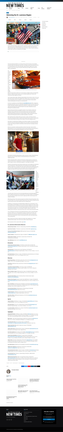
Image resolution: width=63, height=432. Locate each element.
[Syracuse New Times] (15, 4)
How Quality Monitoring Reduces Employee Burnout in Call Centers (11, 397)
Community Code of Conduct (28, 412)
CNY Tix (25, 420)
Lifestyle (26, 8)
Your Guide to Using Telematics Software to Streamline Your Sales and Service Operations (35, 380)
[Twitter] (3, 50)
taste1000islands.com (27, 103)
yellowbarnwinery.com (33, 295)
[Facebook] (3, 48)
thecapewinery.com (31, 263)
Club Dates (43, 22)
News (19, 8)
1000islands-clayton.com (32, 234)
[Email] (3, 57)
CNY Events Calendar (11, 8)
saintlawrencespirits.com (33, 307)
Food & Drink (44, 24)
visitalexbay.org (33, 226)
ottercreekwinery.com (34, 283)
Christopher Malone (12, 17)
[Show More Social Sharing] (33, 20)
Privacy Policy (48, 422)
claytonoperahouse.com (34, 328)
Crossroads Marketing (20, 429)
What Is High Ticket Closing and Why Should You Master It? (23, 391)
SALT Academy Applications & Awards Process (30, 416)
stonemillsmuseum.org (34, 344)
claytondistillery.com (30, 301)
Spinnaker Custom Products (28, 421)
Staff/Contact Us (26, 413)
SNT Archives (42, 8)
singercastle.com (29, 339)
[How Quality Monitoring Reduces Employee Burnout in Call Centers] (11, 393)
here (25, 221)
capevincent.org (33, 228)
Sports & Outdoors (44, 26)
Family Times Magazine (49, 8)
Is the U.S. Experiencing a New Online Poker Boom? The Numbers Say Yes (22, 386)
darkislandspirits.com (33, 304)
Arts (22, 8)
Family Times (44, 28)
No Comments (30, 17)
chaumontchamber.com (12, 232)
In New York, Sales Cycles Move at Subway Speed (11, 380)
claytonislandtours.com (12, 326)
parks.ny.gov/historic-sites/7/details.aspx (15, 336)
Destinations (44, 25)
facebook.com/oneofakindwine (13, 277)
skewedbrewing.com (11, 250)
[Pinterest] (3, 54)
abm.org (29, 313)
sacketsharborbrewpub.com (12, 246)
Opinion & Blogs (32, 8)
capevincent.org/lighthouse (12, 347)
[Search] (56, 8)
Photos (39, 8)
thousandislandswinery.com (13, 289)
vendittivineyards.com (11, 292)
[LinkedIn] (3, 52)
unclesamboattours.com (12, 354)
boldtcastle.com (35, 318)
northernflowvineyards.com (12, 280)
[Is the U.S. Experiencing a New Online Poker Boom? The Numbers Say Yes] (23, 381)
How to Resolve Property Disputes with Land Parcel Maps (35, 391)
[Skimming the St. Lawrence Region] (23, 33)
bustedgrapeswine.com (34, 260)
